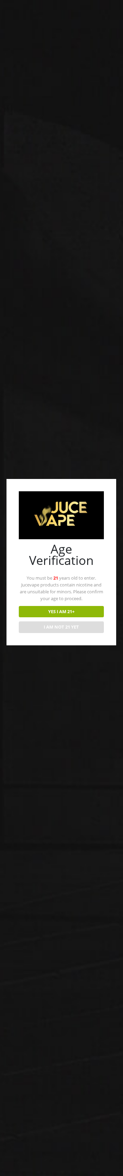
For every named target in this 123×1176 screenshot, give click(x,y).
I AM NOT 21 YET (61, 627)
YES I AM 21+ (61, 611)
